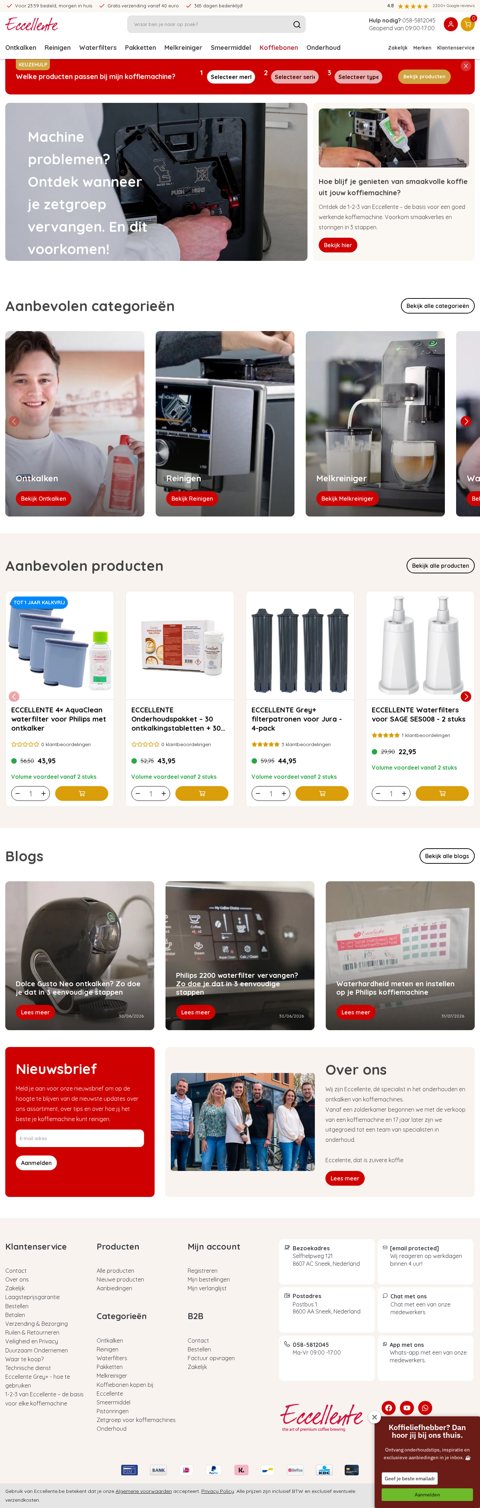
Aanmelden (427, 1494)
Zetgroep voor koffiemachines (136, 1419)
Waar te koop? (24, 1359)
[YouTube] (407, 1408)
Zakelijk (398, 48)
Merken (422, 48)
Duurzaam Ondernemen (36, 1350)
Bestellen (16, 1306)
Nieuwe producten (120, 1279)
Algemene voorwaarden (144, 1491)
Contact (16, 1270)
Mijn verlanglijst (207, 1288)
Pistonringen (113, 1411)
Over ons (17, 1279)
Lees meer (345, 1178)
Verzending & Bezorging (36, 1323)
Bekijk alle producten (440, 565)
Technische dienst (28, 1367)
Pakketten (140, 48)
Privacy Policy (217, 1491)
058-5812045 (418, 20)
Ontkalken (20, 48)
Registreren (203, 1270)
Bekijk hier (338, 245)
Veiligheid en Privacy (31, 1341)
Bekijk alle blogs (447, 856)
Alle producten (115, 1270)
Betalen (15, 1314)
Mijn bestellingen (209, 1279)
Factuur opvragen (211, 1358)
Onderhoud (323, 48)
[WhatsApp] (425, 1408)
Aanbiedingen (114, 1288)
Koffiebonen (279, 48)
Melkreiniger (183, 48)
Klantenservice (456, 48)
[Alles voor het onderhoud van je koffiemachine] (325, 1418)
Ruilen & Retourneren (32, 1332)
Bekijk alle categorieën (438, 305)
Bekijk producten (424, 76)
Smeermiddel (231, 48)
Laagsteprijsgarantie (32, 1296)
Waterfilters (98, 48)
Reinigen (58, 48)
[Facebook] (389, 1408)
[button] (466, 421)
